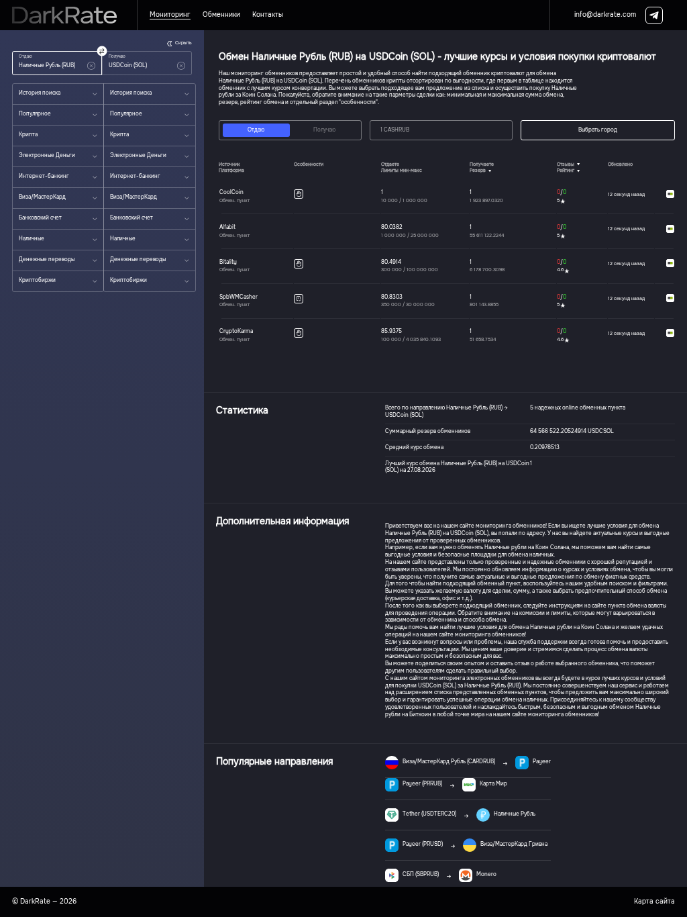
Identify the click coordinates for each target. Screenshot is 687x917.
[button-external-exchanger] (670, 194)
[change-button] (102, 51)
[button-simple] (91, 66)
